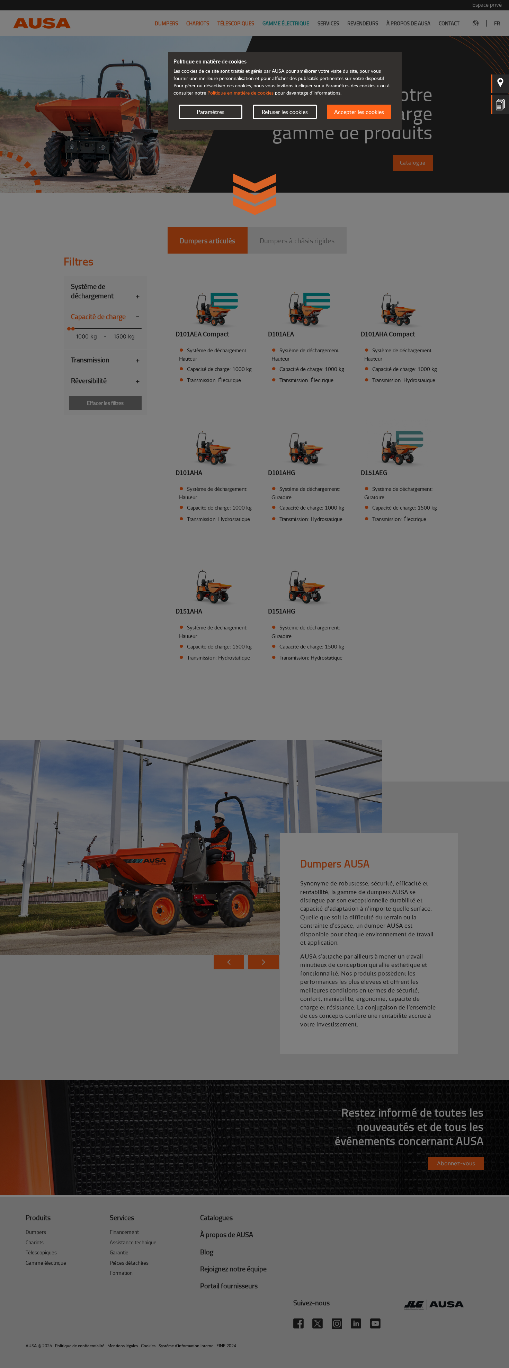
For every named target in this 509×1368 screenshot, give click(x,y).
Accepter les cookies (359, 112)
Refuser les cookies (285, 112)
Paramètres (210, 112)
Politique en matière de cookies (240, 92)
